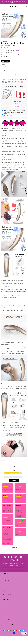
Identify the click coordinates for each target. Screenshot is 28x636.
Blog (4, 591)
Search (4, 577)
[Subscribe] (23, 568)
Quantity (3, 64)
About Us (5, 585)
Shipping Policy (6, 609)
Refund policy (6, 588)
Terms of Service (6, 583)
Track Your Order (6, 606)
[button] (1, 6)
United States (5, 61)
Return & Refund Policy (8, 612)
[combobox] (19, 116)
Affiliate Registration (7, 594)
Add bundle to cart (14, 106)
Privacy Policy (6, 580)
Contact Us (5, 603)
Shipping (2, 52)
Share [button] (3, 460)
